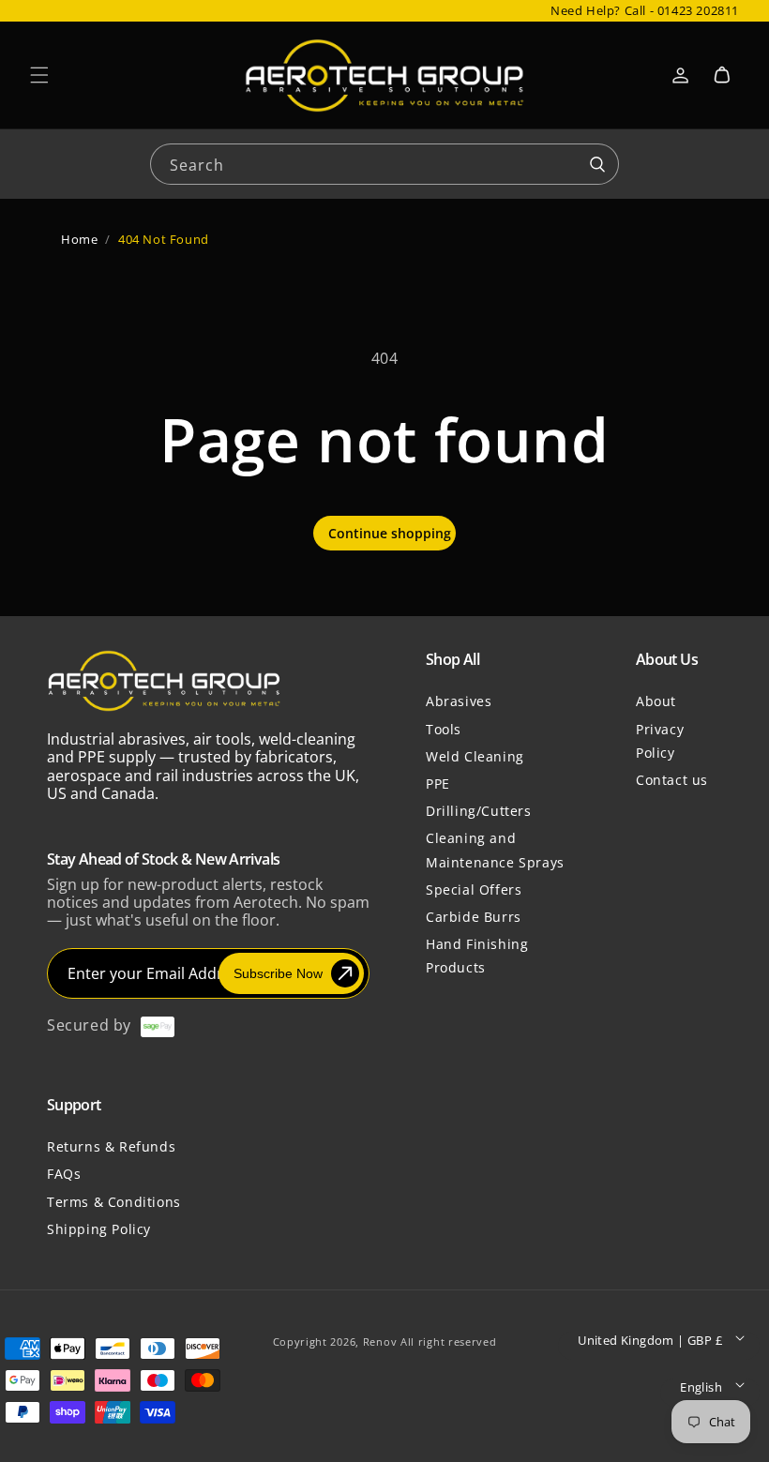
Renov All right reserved (430, 1341)
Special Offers (473, 889)
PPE (438, 783)
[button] (39, 75)
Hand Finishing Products (477, 955)
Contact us (672, 780)
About (656, 701)
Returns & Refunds (111, 1146)
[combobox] (384, 163)
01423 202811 (698, 10)
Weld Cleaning (475, 756)
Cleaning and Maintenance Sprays (495, 849)
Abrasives (458, 701)
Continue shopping (389, 533)
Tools (443, 729)
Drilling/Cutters (479, 811)
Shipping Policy (99, 1229)
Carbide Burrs (473, 917)
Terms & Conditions (114, 1202)
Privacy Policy (660, 740)
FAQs (64, 1174)
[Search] (597, 165)
